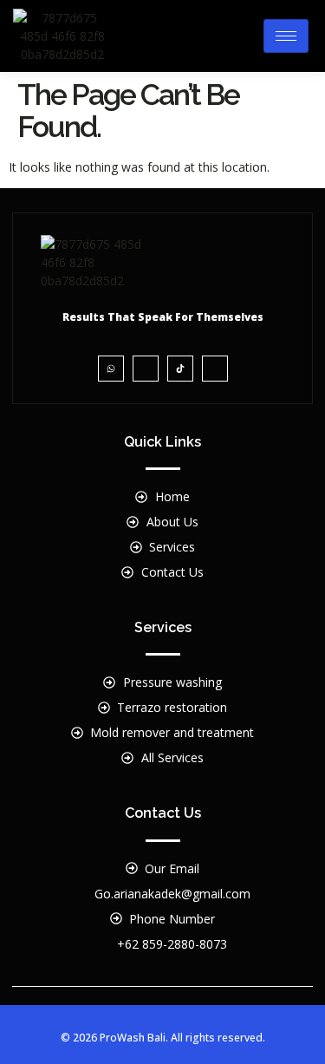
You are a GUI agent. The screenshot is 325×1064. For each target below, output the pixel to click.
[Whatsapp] (111, 369)
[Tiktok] (180, 369)
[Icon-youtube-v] (215, 369)
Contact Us (163, 813)
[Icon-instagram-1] (146, 369)
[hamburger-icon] (286, 36)
